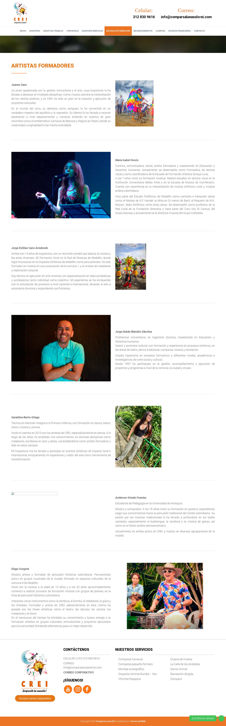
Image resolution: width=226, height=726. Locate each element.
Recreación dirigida (181, 674)
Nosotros (34, 31)
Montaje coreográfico (131, 669)
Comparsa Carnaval (130, 659)
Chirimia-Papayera (129, 678)
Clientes (160, 31)
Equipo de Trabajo (53, 31)
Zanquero (176, 678)
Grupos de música (181, 659)
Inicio (23, 31)
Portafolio (73, 31)
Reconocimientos (142, 31)
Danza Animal (178, 669)
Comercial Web (138, 721)
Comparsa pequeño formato (135, 664)
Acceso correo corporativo (35, 698)
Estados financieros (179, 31)
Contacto (199, 31)
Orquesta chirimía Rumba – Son (137, 674)
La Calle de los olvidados (185, 664)
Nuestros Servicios (92, 31)
